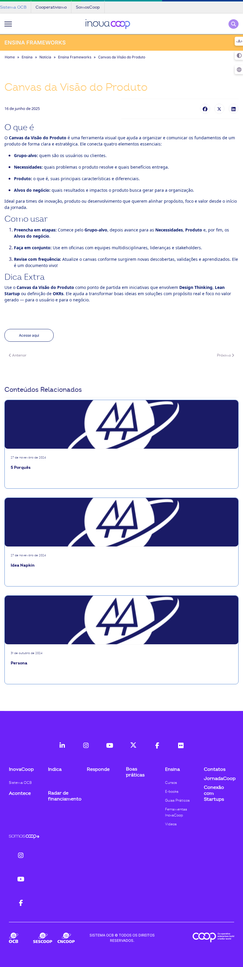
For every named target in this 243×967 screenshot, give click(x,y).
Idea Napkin (23, 565)
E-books (171, 791)
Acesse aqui (29, 335)
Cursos (171, 782)
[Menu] (8, 24)
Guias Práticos (177, 800)
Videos (171, 824)
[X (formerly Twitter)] (219, 109)
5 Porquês (21, 467)
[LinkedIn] (233, 109)
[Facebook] (205, 109)
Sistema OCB (20, 782)
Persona (19, 663)
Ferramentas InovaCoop (176, 812)
